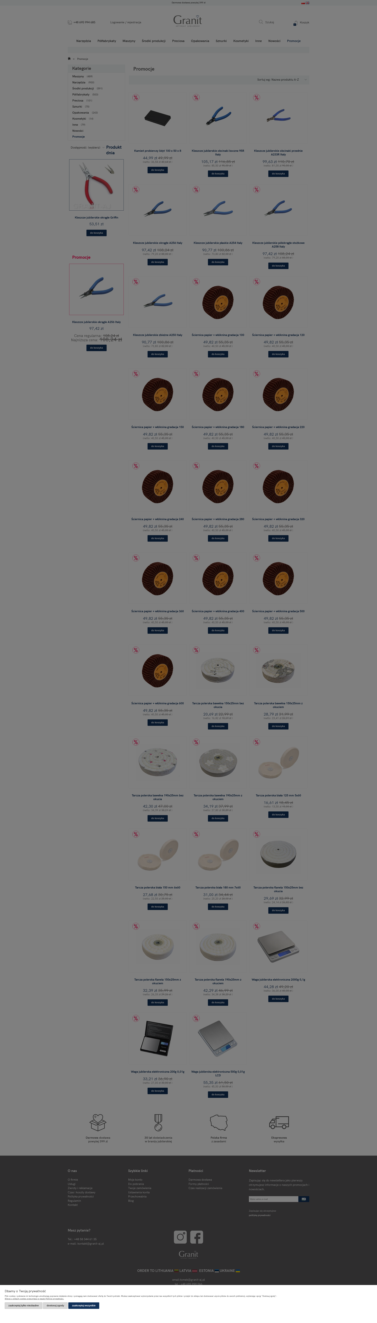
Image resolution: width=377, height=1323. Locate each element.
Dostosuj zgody (55, 1305)
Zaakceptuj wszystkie (84, 1305)
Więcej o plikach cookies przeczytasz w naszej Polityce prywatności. (34, 1299)
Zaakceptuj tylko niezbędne (23, 1305)
